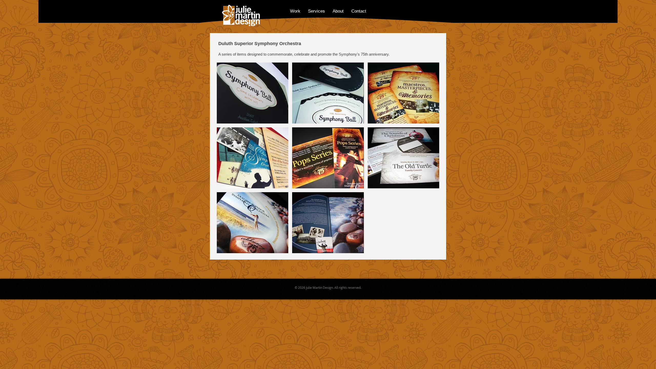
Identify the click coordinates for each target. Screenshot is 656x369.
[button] (252, 93)
